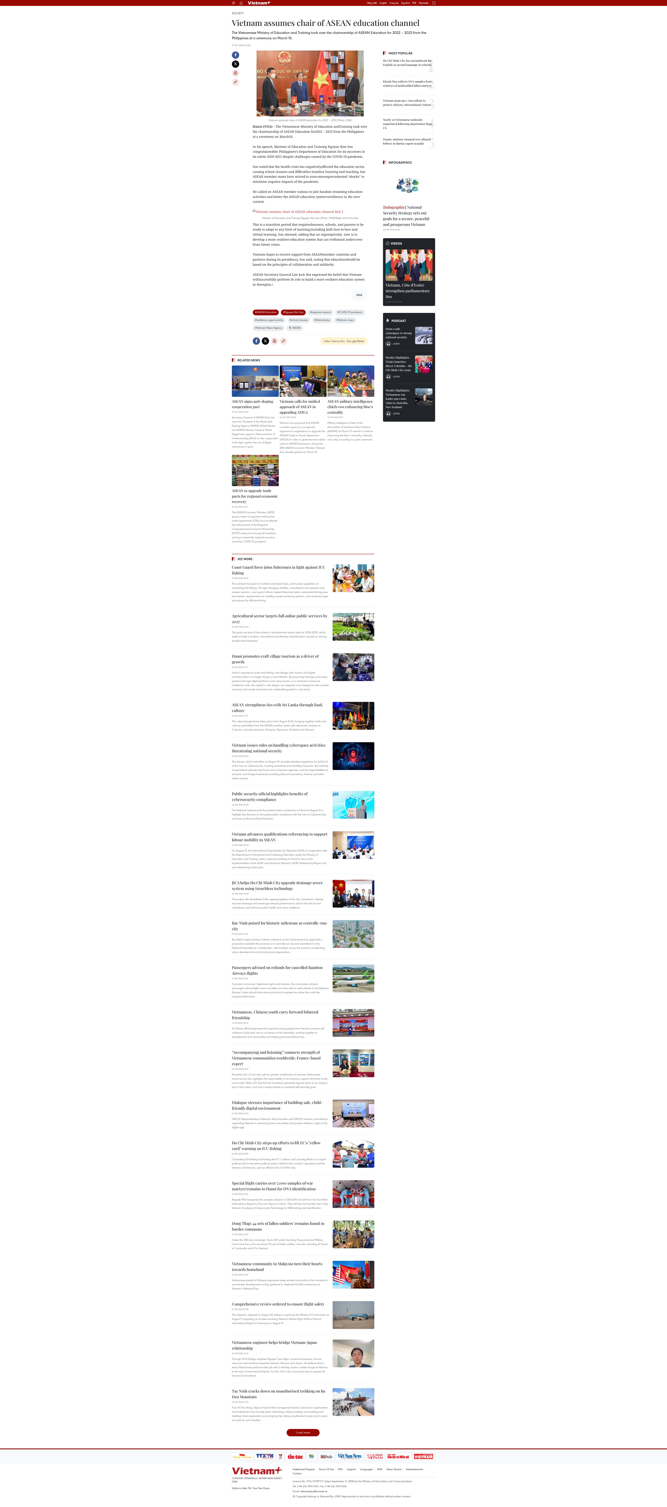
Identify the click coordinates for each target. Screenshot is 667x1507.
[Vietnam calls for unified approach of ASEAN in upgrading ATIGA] (303, 381)
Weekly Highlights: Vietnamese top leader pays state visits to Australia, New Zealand (398, 398)
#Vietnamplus (322, 320)
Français (394, 3)
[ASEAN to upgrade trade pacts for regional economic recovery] (255, 470)
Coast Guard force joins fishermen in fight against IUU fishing (278, 569)
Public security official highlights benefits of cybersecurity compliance (269, 796)
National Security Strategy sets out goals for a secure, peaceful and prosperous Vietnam (406, 215)
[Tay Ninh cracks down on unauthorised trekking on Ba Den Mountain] (353, 1402)
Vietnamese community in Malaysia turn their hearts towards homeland (277, 1266)
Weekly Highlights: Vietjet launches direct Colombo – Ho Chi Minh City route (399, 364)
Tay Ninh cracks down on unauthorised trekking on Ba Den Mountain (278, 1393)
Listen (396, 343)
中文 (414, 3)
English (383, 3)
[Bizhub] (326, 1456)
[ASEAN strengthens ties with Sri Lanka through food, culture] (353, 716)
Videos (396, 243)
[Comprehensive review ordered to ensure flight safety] (353, 1315)
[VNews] (280, 1456)
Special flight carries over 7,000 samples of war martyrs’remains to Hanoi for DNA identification (274, 1185)
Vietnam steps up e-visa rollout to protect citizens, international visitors (407, 103)
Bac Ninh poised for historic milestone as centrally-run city (279, 925)
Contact (297, 1473)
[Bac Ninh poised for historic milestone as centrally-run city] (353, 934)
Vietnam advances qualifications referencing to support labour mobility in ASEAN (279, 836)
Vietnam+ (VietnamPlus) (259, 3)
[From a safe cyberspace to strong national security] (424, 335)
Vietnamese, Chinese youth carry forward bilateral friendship (275, 1014)
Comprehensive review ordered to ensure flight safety (278, 1304)
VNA (379, 1469)
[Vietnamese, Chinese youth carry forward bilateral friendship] (353, 1023)
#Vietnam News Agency (268, 327)
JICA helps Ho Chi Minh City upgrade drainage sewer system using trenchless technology (277, 885)
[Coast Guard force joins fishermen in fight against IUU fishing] (353, 578)
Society (238, 13)
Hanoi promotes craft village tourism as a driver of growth (275, 658)
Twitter (235, 64)
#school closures (299, 320)
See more (245, 559)
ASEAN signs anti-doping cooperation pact (252, 404)
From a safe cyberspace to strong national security (399, 333)
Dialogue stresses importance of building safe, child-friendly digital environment (277, 1105)
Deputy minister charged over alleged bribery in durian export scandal (406, 141)
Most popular (400, 53)
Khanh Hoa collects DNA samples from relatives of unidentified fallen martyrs (407, 83)
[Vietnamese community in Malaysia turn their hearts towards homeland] (353, 1275)
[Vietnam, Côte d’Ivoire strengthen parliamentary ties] (409, 265)
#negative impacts (320, 312)
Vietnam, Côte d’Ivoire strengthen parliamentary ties (408, 290)
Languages (366, 1469)
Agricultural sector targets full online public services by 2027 (279, 618)
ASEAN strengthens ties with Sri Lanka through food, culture (277, 707)
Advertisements (414, 1469)
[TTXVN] (264, 1456)
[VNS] (350, 1456)
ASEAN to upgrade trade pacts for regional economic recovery (255, 496)
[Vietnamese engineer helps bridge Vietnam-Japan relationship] (353, 1353)
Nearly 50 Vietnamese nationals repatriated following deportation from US (407, 124)
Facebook (235, 55)
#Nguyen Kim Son (293, 312)
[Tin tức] (295, 1456)
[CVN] (375, 1456)
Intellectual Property (304, 1469)
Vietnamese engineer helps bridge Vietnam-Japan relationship (274, 1345)
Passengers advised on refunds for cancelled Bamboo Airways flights (277, 970)
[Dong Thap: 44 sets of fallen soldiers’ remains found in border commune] (353, 1234)
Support (351, 1469)
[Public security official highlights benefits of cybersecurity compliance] (353, 805)
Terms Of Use (326, 1469)
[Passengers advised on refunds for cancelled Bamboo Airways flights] (353, 978)
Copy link (235, 82)
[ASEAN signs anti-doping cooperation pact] (255, 381)
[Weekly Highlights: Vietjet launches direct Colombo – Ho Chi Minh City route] (424, 364)
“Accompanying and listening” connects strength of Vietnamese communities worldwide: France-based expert (276, 1058)
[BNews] (311, 1456)
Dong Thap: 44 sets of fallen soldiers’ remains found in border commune (278, 1226)
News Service (394, 1469)
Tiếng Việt (372, 3)
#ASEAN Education (266, 312)
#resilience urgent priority (269, 320)
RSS (340, 1469)
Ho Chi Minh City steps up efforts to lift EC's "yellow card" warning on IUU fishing (276, 1145)
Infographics (400, 162)
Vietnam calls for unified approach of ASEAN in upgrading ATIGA (300, 407)
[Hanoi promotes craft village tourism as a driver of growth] (353, 667)
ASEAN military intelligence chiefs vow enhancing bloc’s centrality (350, 407)
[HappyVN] (242, 1456)
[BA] (423, 1456)
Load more (303, 1432)
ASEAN (296, 327)
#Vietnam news (345, 320)
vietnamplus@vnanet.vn (313, 1491)
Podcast (399, 321)
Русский (423, 3)
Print (235, 73)
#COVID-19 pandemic (350, 312)
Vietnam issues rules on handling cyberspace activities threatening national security (279, 747)
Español (405, 3)
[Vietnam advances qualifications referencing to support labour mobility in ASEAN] (353, 845)
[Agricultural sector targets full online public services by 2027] (353, 627)
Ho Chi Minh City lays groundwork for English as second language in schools (407, 63)
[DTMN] (398, 1456)
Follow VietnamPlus (334, 341)
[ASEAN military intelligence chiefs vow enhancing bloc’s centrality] (350, 381)
